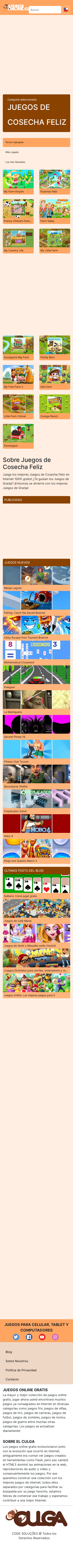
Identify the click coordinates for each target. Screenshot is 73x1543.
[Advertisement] (36, 53)
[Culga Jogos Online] (36, 1517)
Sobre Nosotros (17, 1361)
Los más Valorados (15, 162)
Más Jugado (12, 152)
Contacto (12, 1379)
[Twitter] (16, 1337)
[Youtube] (42, 1337)
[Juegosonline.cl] (17, 6)
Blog (9, 1352)
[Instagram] (55, 1337)
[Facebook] (29, 1337)
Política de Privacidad (21, 1370)
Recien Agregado (15, 142)
